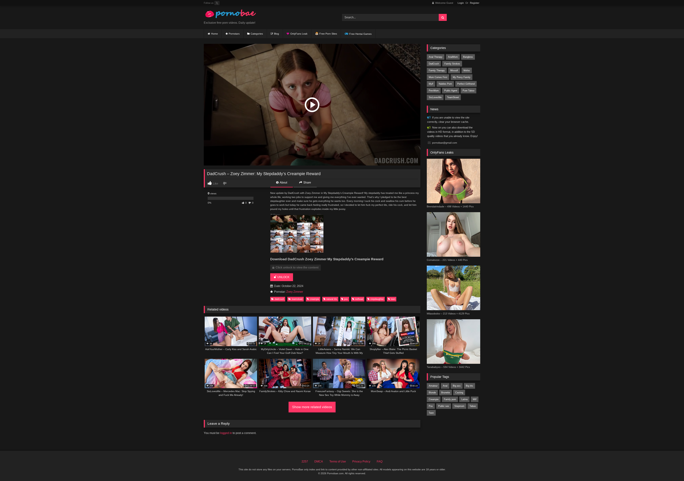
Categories (257, 33)
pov (346, 299)
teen (393, 299)
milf (474, 399)
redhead (359, 299)
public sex (443, 406)
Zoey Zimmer (294, 291)
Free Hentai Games (360, 33)
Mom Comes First (438, 77)
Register (474, 2)
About (283, 182)
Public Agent (450, 90)
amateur (433, 385)
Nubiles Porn (445, 83)
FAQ (379, 461)
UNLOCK (283, 277)
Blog (276, 33)
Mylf (431, 83)
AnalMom (453, 57)
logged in (226, 433)
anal (445, 385)
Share (307, 182)
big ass (457, 385)
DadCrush (279, 299)
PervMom (434, 90)
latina (464, 399)
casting (459, 392)
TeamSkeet (297, 299)
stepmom (459, 406)
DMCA (318, 461)
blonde (432, 392)
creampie (314, 299)
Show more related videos (312, 407)
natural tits (331, 299)
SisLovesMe (435, 97)
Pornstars (234, 33)
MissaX (454, 70)
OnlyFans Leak (298, 33)
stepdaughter (377, 299)
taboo (473, 406)
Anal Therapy (435, 57)
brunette (445, 392)
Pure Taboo (468, 90)
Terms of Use (337, 461)
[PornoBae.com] (230, 15)
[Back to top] (673, 470)
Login (461, 2)
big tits (469, 385)
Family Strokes (452, 63)
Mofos (466, 70)
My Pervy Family (461, 77)
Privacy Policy (361, 461)
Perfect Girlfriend (466, 83)
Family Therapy (437, 70)
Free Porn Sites (328, 33)
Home (214, 33)
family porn (450, 399)
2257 (305, 461)
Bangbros (468, 57)
